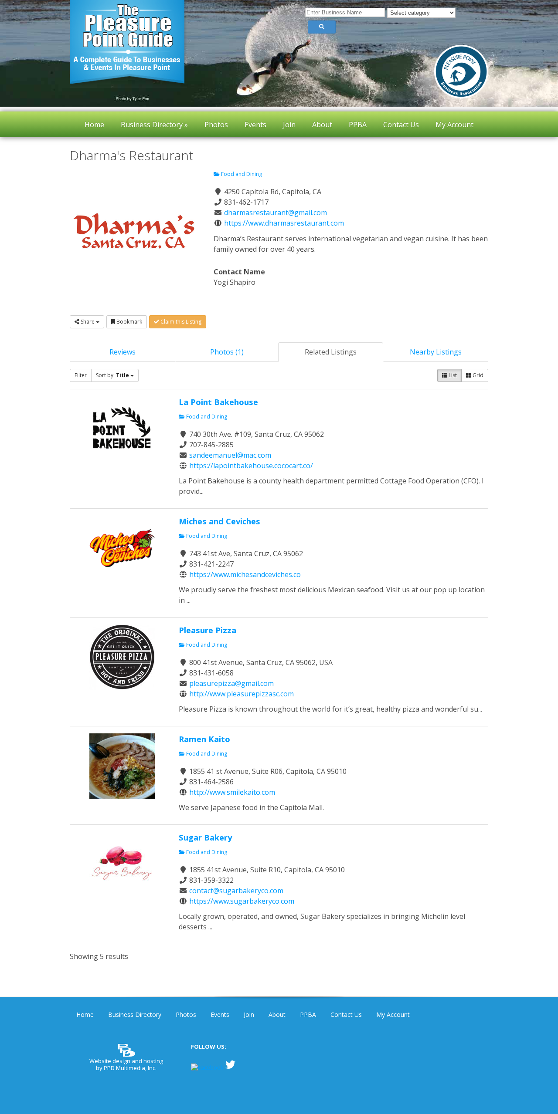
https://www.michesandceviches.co (245, 574)
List (452, 375)
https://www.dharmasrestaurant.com (284, 223)
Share (87, 321)
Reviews (122, 352)
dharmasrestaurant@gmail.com (275, 212)
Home (85, 1014)
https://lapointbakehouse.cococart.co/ (251, 465)
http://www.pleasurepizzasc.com (241, 694)
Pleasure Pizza (207, 630)
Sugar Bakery (205, 837)
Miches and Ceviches (219, 521)
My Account (393, 1014)
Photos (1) (227, 352)
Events (220, 1014)
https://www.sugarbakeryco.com (241, 901)
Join (249, 1014)
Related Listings (331, 352)
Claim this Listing (180, 321)
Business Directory (134, 1014)
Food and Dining (241, 174)
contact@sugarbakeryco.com (236, 890)
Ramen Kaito (204, 738)
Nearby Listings (436, 352)
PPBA (308, 1014)
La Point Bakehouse (218, 401)
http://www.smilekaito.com (232, 792)
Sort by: (112, 375)
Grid (477, 375)
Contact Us (346, 1014)
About (277, 1014)
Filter (81, 375)
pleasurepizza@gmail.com (231, 683)
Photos (186, 1014)
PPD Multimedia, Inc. (130, 1068)
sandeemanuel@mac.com (230, 455)
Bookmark (128, 321)
